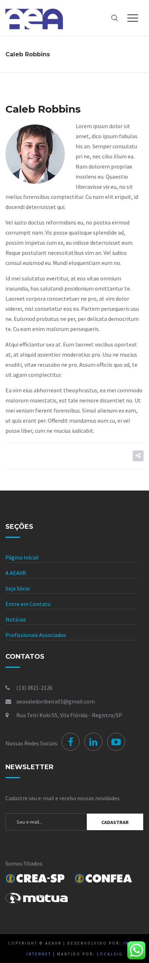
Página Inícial (22, 557)
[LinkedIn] (93, 742)
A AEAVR (15, 572)
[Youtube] (116, 742)
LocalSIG (110, 954)
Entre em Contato (28, 603)
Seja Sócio (17, 588)
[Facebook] (70, 742)
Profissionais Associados (35, 635)
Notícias (15, 619)
